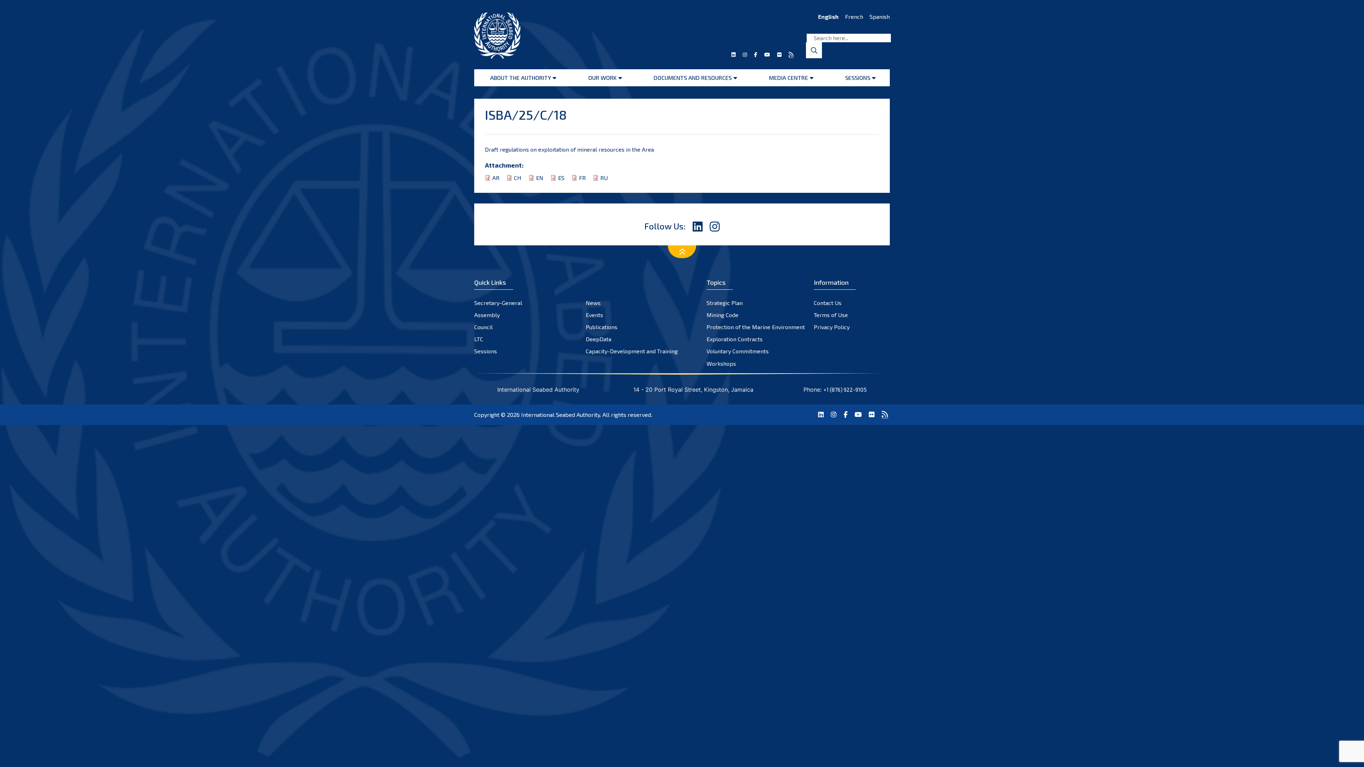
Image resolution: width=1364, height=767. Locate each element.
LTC (478, 339)
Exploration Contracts (735, 339)
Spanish (880, 16)
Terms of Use (831, 314)
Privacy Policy (832, 326)
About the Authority (520, 77)
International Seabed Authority (560, 414)
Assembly (487, 314)
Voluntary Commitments (738, 351)
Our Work (602, 77)
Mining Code (722, 314)
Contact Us (827, 302)
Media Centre (788, 77)
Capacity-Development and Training (632, 351)
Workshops (721, 363)
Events (594, 314)
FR (582, 177)
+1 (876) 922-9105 (845, 389)
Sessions (857, 77)
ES (561, 177)
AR (495, 177)
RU (604, 177)
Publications (601, 326)
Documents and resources (693, 77)
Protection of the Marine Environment (756, 326)
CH (517, 177)
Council (483, 326)
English (828, 16)
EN (539, 177)
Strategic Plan (725, 302)
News (593, 302)
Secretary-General (498, 302)
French (854, 16)
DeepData (598, 339)
